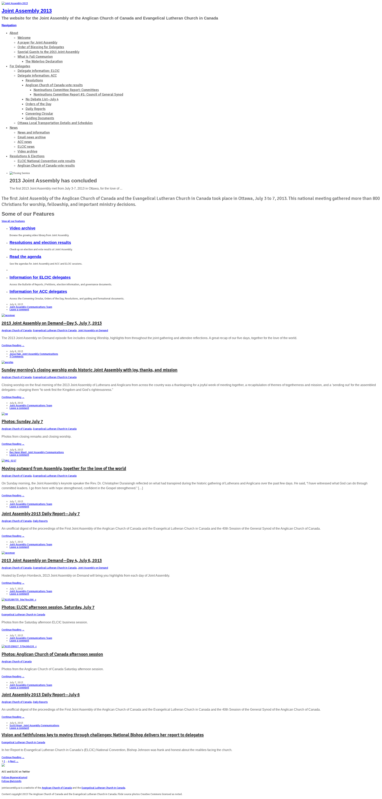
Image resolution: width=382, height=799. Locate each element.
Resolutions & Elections (27, 156)
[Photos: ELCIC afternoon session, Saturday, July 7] (19, 599)
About (14, 33)
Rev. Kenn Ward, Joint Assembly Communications (37, 452)
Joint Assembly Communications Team (31, 307)
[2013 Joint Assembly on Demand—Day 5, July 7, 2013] (8, 315)
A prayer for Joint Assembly (37, 42)
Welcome (24, 38)
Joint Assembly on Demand (93, 330)
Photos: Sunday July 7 (22, 421)
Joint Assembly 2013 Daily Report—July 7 (41, 513)
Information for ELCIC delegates (40, 277)
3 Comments (16, 356)
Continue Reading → (13, 345)
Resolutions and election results (40, 242)
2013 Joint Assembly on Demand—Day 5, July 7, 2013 (52, 323)
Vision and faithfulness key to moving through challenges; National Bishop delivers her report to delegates (103, 734)
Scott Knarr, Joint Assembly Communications (34, 725)
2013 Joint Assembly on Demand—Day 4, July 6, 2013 (52, 560)
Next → (14, 761)
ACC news (25, 142)
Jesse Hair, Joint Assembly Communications (34, 354)
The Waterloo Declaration (44, 61)
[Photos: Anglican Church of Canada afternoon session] (19, 646)
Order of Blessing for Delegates (41, 47)
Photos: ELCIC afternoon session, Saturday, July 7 (48, 607)
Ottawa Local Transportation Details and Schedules (55, 123)
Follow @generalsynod (14, 777)
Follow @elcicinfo (11, 781)
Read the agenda (25, 256)
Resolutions (34, 80)
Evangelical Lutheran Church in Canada (55, 330)
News (14, 128)
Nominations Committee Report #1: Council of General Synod (78, 94)
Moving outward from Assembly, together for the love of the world (64, 468)
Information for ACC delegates (38, 291)
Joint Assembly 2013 (27, 11)
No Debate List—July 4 (41, 99)
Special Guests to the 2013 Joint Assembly (48, 52)
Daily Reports (35, 109)
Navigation (9, 25)
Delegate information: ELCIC (38, 71)
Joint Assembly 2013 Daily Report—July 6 (41, 694)
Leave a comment (19, 309)
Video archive (27, 151)
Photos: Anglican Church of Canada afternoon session (52, 654)
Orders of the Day (38, 104)
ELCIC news (26, 147)
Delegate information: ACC (37, 75)
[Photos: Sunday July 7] (5, 414)
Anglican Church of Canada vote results (54, 85)
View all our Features (13, 221)
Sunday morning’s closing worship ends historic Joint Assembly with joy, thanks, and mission (89, 370)
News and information (34, 132)
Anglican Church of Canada (17, 330)
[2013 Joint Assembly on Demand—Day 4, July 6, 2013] (8, 553)
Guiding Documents (39, 118)
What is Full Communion (35, 57)
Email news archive (32, 137)
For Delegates (20, 66)
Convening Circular (39, 113)
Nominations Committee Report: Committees (66, 90)
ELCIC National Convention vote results (46, 161)
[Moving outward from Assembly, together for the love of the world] (9, 460)
